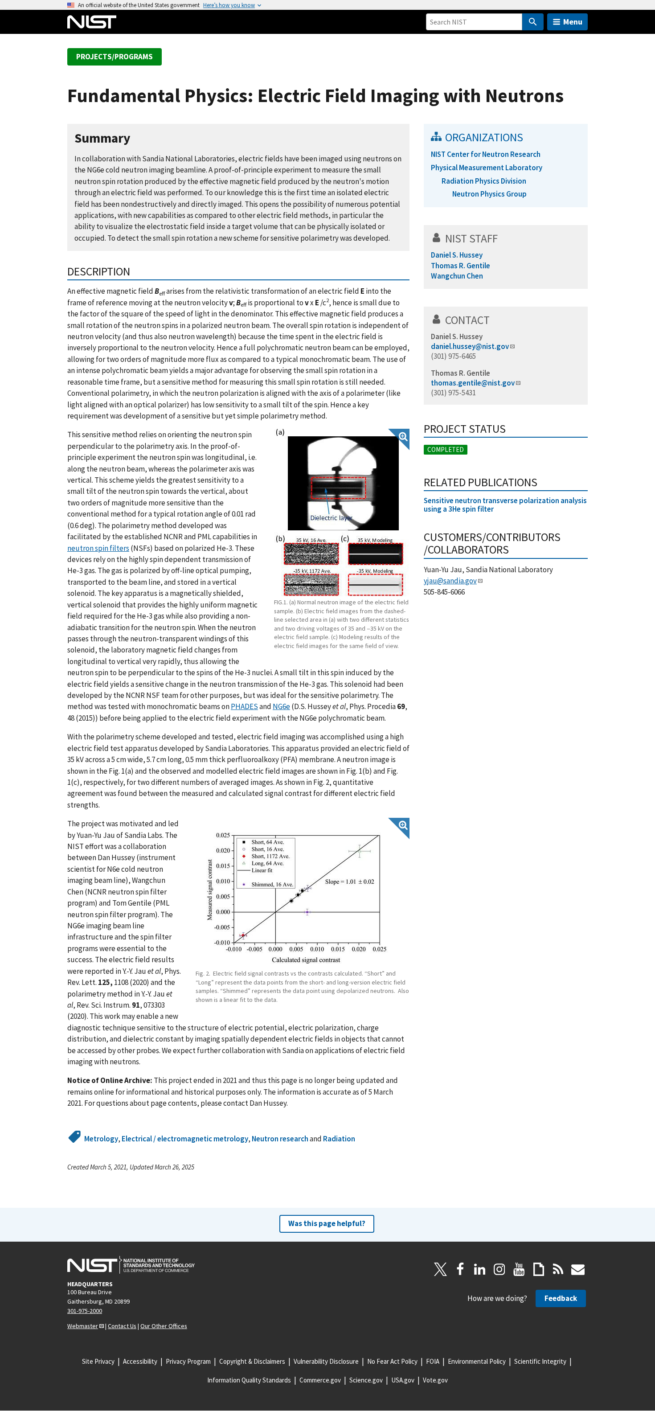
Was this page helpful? (326, 1223)
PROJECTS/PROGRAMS (114, 57)
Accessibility (140, 1361)
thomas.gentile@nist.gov (473, 383)
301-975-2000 (84, 1311)
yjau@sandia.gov (450, 581)
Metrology (101, 1139)
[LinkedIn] (480, 1269)
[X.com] (440, 1269)
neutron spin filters (98, 548)
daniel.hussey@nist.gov (470, 346)
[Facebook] (460, 1269)
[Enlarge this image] (341, 512)
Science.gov (366, 1380)
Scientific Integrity (540, 1361)
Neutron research (280, 1139)
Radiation (339, 1139)
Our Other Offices (163, 1326)
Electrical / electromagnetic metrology (185, 1139)
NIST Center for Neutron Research (485, 154)
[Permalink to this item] (137, 138)
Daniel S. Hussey (457, 336)
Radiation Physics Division (484, 181)
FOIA (432, 1361)
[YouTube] (519, 1269)
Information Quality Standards (249, 1380)
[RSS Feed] (558, 1269)
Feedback (560, 1298)
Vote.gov (435, 1380)
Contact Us (122, 1326)
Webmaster (82, 1326)
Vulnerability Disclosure (326, 1361)
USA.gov (402, 1380)
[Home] (91, 21)
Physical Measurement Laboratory (486, 167)
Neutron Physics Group (489, 194)
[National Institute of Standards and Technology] (131, 1265)
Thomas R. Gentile (460, 373)
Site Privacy (98, 1361)
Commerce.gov (320, 1380)
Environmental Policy (477, 1361)
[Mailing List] (578, 1269)
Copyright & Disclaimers (252, 1361)
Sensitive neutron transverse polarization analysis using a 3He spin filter (505, 505)
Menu (572, 21)
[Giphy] (539, 1269)
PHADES (244, 706)
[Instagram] (499, 1269)
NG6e (281, 706)
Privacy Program (188, 1361)
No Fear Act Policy (392, 1361)
